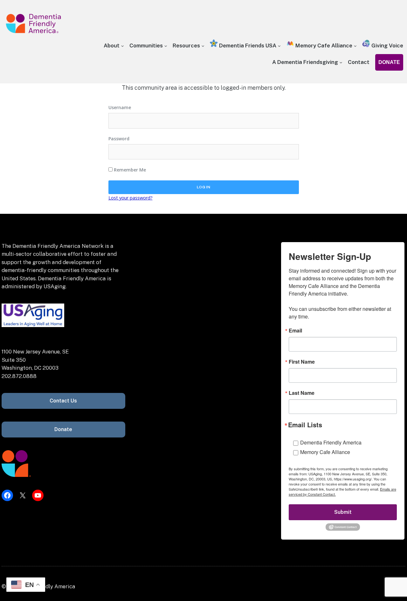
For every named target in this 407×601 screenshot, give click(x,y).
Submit (343, 512)
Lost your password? (130, 198)
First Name (302, 361)
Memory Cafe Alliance (323, 45)
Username (119, 107)
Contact (358, 62)
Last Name (301, 392)
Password (118, 139)
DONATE (389, 62)
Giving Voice (386, 45)
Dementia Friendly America (331, 442)
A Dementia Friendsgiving (305, 62)
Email (295, 330)
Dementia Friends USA (247, 45)
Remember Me (129, 170)
